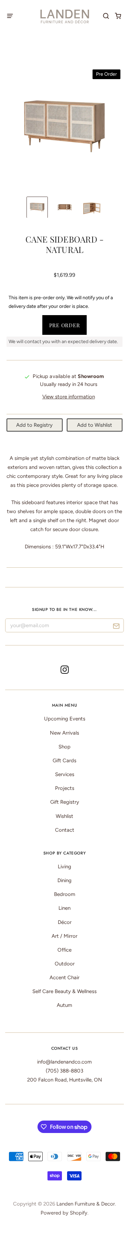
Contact (64, 830)
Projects (64, 788)
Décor (65, 922)
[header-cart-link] (118, 15)
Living (64, 866)
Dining (64, 880)
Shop (64, 747)
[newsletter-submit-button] (116, 627)
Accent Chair (64, 977)
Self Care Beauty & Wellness (64, 991)
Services (64, 774)
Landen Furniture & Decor (85, 1204)
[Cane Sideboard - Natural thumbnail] (37, 207)
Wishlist (64, 816)
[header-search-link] (106, 15)
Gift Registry (64, 802)
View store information (68, 397)
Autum (64, 1005)
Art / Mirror (64, 936)
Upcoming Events (64, 719)
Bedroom (64, 894)
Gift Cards (64, 760)
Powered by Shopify (64, 1213)
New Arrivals (64, 733)
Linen (64, 908)
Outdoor (65, 964)
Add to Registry (34, 425)
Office (64, 950)
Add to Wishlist (94, 425)
